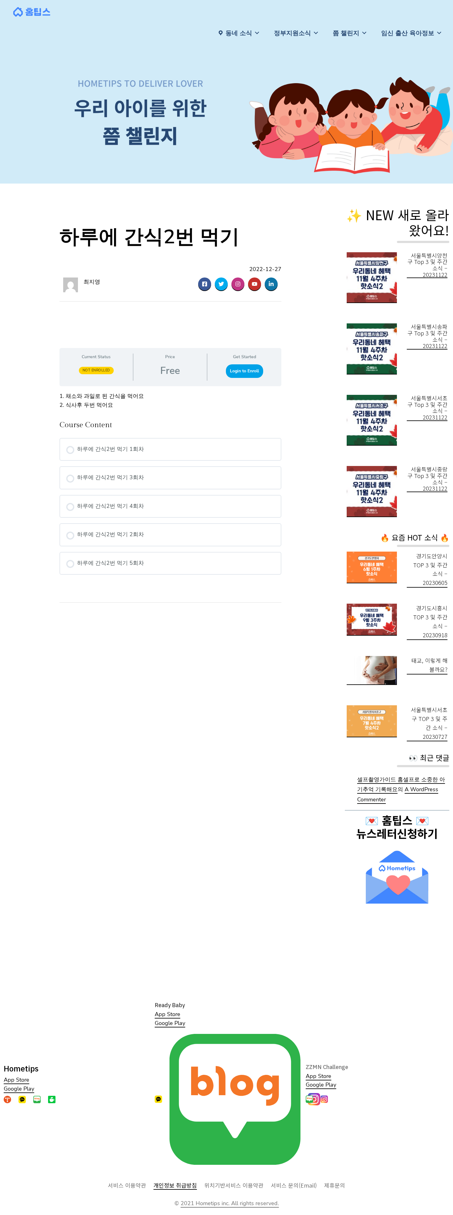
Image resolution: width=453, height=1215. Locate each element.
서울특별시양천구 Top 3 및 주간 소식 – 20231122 (427, 265)
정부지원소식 (292, 33)
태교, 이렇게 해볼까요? (429, 664)
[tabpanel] (170, 401)
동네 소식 (239, 33)
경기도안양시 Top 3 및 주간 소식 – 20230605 (430, 569)
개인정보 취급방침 (175, 1185)
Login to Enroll (244, 371)
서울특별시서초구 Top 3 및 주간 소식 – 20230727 (429, 723)
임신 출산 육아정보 (407, 33)
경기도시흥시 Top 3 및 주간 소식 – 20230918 (430, 621)
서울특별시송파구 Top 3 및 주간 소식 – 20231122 (427, 336)
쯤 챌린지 (346, 33)
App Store (16, 1079)
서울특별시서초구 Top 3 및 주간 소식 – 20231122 (427, 407)
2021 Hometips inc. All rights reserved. (230, 1203)
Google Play (19, 1088)
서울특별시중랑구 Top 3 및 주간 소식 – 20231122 (427, 479)
